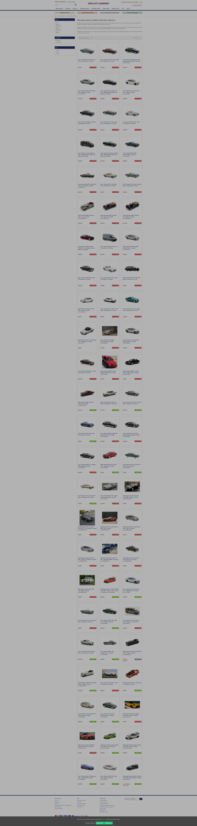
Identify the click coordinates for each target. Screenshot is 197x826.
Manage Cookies (90, 823)
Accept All (108, 823)
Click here (104, 819)
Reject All (100, 823)
